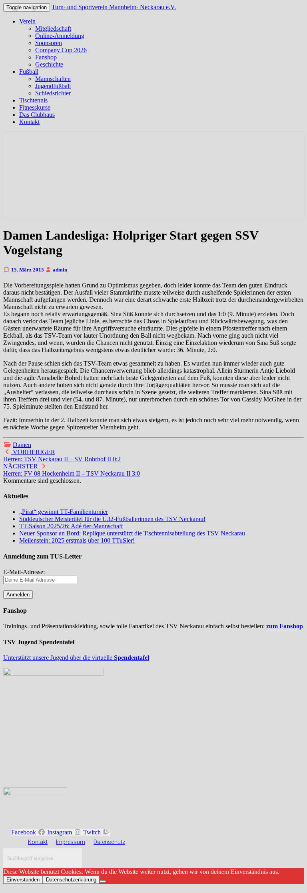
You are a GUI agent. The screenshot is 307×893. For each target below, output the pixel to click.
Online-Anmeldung (59, 35)
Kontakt (29, 121)
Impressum (70, 842)
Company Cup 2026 (61, 50)
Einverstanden (23, 880)
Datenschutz (109, 842)
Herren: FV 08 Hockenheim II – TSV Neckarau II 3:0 (71, 470)
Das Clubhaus (37, 114)
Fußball (28, 71)
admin (60, 270)
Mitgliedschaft (53, 28)
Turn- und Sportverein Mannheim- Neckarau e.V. (114, 7)
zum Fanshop (284, 626)
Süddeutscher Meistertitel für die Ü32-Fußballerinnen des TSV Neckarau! (112, 518)
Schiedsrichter (53, 93)
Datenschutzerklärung (71, 880)
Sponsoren (48, 42)
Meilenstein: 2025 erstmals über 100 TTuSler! (77, 540)
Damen (22, 444)
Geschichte (49, 64)
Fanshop (46, 57)
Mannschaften (53, 78)
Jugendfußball (53, 86)
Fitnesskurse (34, 107)
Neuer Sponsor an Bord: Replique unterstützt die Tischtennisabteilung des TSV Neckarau (132, 533)
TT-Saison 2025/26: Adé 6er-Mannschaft (71, 526)
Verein (27, 21)
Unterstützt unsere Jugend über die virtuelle (76, 657)
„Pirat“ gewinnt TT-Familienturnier (63, 511)
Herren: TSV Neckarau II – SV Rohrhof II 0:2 (62, 455)
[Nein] (103, 881)
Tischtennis (33, 100)
